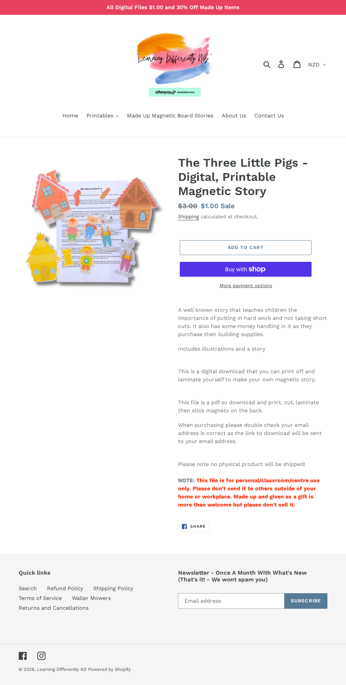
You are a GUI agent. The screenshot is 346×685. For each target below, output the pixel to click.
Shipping (188, 217)
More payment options (246, 285)
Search (28, 588)
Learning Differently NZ (61, 669)
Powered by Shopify (109, 669)
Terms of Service (40, 598)
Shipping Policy (113, 588)
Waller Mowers (91, 598)
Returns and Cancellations (54, 608)
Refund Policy (65, 588)
